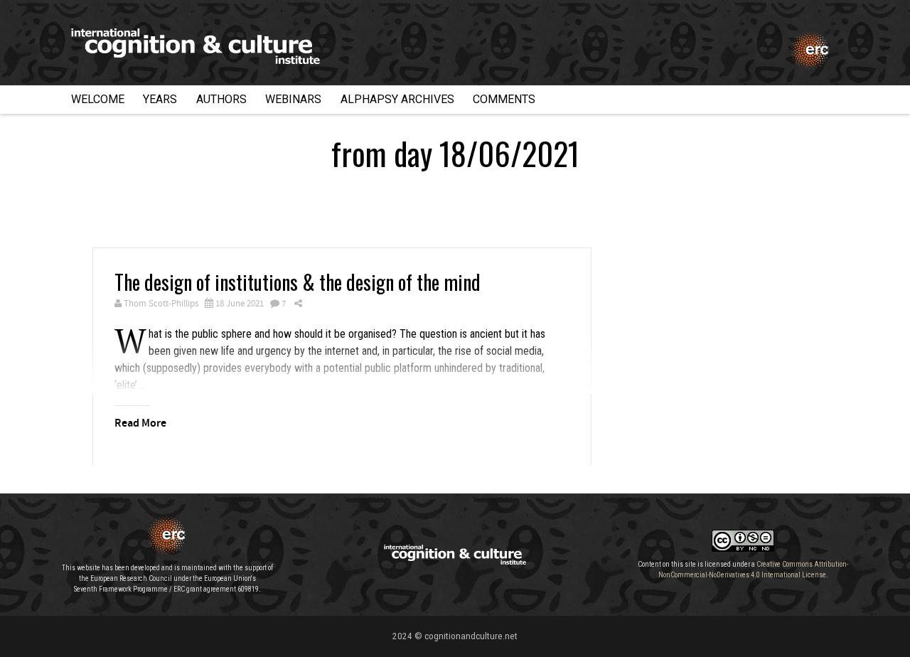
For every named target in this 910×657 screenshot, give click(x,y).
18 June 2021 (239, 303)
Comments (504, 99)
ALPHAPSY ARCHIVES (397, 99)
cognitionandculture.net (471, 636)
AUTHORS (221, 99)
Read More (140, 423)
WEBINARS (293, 99)
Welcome (97, 99)
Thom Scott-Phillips (161, 303)
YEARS (160, 99)
